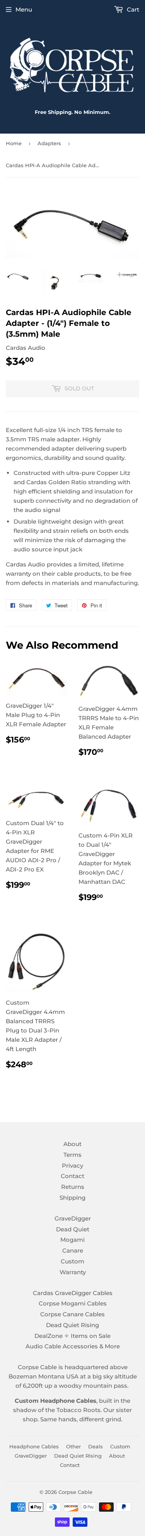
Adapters (49, 143)
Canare (72, 1250)
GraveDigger (73, 1218)
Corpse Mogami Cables (73, 1303)
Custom (72, 1261)
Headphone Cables (34, 1446)
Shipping (72, 1197)
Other (73, 1446)
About (72, 1144)
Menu (23, 9)
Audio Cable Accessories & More (73, 1346)
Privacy (72, 1165)
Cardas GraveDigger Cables (73, 1293)
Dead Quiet (72, 1229)
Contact (72, 1176)
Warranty (73, 1272)
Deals (95, 1446)
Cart (132, 9)
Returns (72, 1186)
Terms (72, 1154)
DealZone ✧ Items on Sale (72, 1335)
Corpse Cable (75, 1492)
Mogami (72, 1239)
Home (14, 143)
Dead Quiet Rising (72, 1325)
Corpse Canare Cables (72, 1314)
